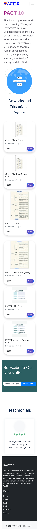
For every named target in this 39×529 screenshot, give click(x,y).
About (5, 499)
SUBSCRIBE (28, 384)
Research (7, 509)
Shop (5, 503)
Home (5, 496)
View (30, 149)
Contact (6, 513)
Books (5, 506)
